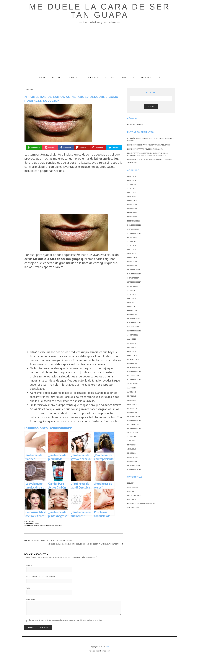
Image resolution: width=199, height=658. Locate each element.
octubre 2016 (133, 327)
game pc (130, 491)
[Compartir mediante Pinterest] (98, 147)
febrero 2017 (132, 310)
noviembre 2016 (134, 323)
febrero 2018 (132, 262)
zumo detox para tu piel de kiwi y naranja (145, 149)
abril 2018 (131, 253)
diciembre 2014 (133, 416)
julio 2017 (131, 290)
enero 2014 (132, 461)
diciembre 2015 (133, 367)
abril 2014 (131, 449)
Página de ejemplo (135, 124)
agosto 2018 (132, 237)
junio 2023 (131, 188)
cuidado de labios (37, 525)
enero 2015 (132, 412)
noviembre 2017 (134, 274)
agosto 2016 (132, 335)
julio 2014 (131, 437)
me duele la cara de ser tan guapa (99, 10)
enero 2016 (132, 363)
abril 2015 (131, 400)
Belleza (56, 77)
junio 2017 (131, 294)
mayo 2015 (131, 396)
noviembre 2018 (134, 225)
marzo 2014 (132, 453)
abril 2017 (131, 302)
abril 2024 (131, 180)
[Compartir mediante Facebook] (66, 147)
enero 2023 (132, 209)
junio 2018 (131, 245)
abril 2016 (131, 351)
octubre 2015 (133, 376)
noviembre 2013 (134, 469)
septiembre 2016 (134, 331)
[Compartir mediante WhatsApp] (34, 147)
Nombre (29, 565)
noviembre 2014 (134, 420)
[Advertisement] (99, 48)
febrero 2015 (132, 408)
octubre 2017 (133, 278)
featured (47, 525)
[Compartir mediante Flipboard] (82, 147)
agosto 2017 (132, 286)
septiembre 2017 (134, 282)
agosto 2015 (132, 384)
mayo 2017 (131, 298)
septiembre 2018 (134, 233)
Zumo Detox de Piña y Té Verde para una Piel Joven (148, 145)
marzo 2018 (132, 258)
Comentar (30, 599)
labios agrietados (55, 525)
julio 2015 (131, 388)
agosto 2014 (132, 433)
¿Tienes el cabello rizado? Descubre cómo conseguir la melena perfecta (83, 544)
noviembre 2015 (134, 372)
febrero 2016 (132, 359)
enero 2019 (132, 217)
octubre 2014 (133, 424)
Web (28, 588)
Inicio (42, 77)
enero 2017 (132, 315)
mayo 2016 (131, 347)
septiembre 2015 (134, 380)
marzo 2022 (132, 213)
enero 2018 (132, 266)
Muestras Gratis (134, 495)
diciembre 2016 (133, 319)
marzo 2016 (132, 355)
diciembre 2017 (133, 270)
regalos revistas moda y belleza (141, 503)
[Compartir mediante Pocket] (50, 147)
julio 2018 (131, 241)
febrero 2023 (132, 205)
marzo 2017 (132, 306)
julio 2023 (131, 184)
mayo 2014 (131, 445)
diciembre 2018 (133, 221)
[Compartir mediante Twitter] (114, 147)
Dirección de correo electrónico (41, 577)
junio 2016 (131, 343)
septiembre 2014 (134, 429)
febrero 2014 (132, 457)
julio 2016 (131, 339)
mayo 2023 (131, 192)
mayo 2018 (131, 249)
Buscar (151, 107)
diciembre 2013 (133, 465)
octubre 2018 (133, 229)
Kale (107, 647)
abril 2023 (131, 196)
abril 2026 (131, 176)
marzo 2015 (132, 404)
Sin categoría (133, 507)
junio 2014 (131, 441)
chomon (32, 521)
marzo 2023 (132, 201)
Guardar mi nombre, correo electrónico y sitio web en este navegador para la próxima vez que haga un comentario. (65, 620)
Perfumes (93, 77)
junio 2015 (131, 392)
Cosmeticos (74, 77)
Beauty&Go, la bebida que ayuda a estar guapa (50, 540)
